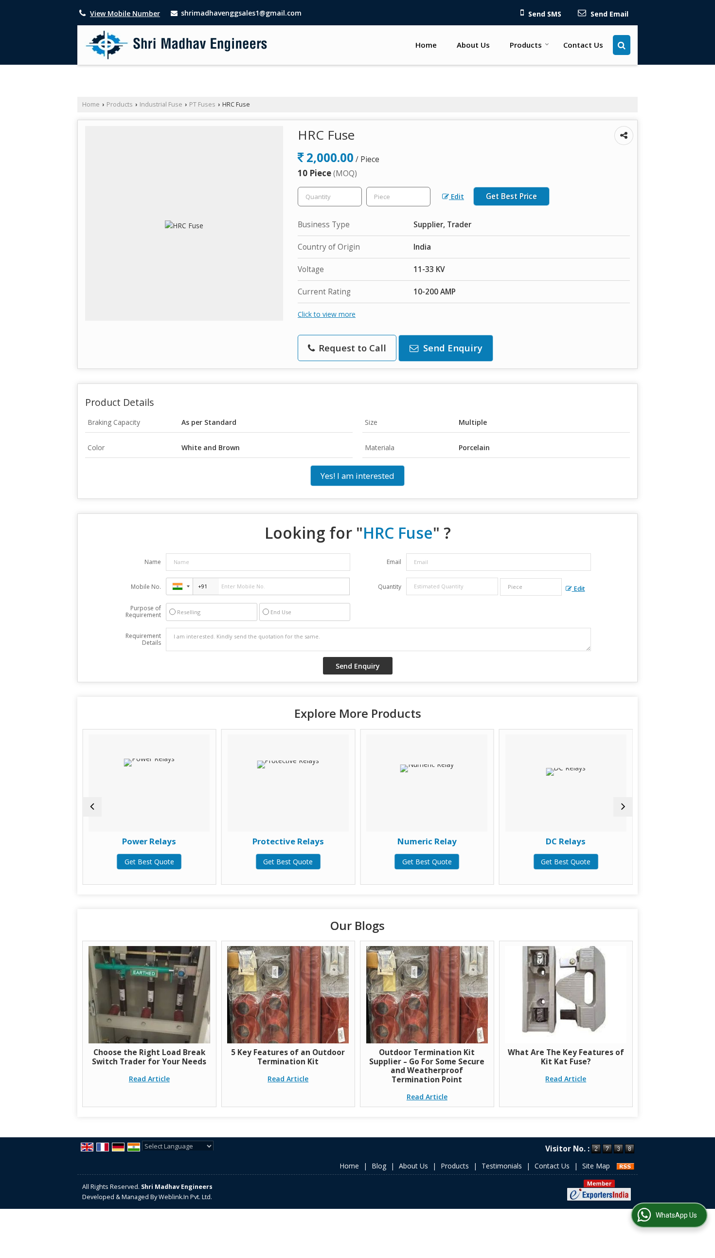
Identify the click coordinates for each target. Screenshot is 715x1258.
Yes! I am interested (357, 475)
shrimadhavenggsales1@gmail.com (241, 13)
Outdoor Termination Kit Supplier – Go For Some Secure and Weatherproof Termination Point (426, 1065)
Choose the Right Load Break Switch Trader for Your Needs (149, 1056)
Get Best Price (511, 196)
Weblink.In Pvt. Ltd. (185, 1197)
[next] (623, 807)
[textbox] (398, 196)
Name (152, 562)
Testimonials (502, 1165)
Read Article (149, 1078)
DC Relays (566, 841)
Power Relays (149, 841)
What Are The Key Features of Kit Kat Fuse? (566, 1056)
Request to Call (351, 348)
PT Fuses (202, 104)
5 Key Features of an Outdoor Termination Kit (288, 1056)
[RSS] (625, 1165)
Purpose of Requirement (143, 612)
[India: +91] (179, 586)
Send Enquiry (452, 348)
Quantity (389, 587)
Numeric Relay (427, 841)
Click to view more (327, 314)
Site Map (596, 1165)
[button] (125, 13)
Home (426, 45)
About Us (473, 45)
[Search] (621, 45)
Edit (456, 196)
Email (394, 562)
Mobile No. (146, 587)
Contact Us (583, 45)
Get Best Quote (149, 861)
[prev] (92, 807)
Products (526, 45)
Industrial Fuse (161, 104)
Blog (379, 1165)
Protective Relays (288, 841)
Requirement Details (143, 639)
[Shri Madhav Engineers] (176, 45)
